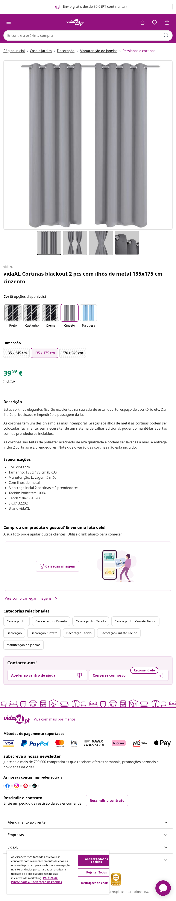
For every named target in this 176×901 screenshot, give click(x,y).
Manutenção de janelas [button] (23, 645)
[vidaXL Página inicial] (75, 22)
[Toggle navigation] (8, 22)
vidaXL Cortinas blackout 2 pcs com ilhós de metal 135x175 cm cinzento (82, 277)
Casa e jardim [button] (16, 621)
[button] (90, 7)
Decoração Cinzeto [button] (44, 633)
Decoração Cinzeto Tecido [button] (118, 633)
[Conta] (142, 22)
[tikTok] (34, 786)
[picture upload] (116, 566)
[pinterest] (25, 786)
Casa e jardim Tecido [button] (91, 621)
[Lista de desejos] (154, 22)
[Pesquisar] (166, 35)
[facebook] (7, 786)
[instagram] (16, 786)
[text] (13, 374)
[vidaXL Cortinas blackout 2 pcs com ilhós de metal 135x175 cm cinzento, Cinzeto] (88, 145)
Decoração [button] (14, 633)
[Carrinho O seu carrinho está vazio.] (167, 22)
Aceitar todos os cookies (96, 860)
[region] (58, 872)
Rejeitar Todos (96, 872)
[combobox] (88, 35)
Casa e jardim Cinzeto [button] (51, 621)
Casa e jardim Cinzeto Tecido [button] (135, 621)
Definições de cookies (96, 883)
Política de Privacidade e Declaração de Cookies (36, 880)
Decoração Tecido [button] (78, 633)
